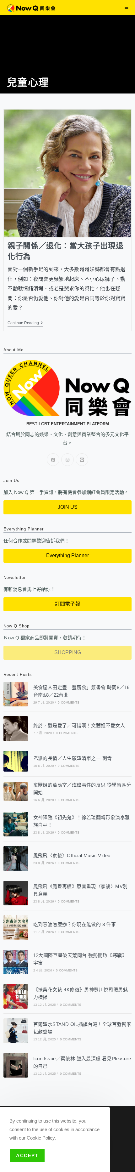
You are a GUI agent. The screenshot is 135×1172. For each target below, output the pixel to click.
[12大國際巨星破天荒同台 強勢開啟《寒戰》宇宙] (15, 962)
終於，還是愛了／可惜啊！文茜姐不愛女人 (79, 725)
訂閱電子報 (67, 604)
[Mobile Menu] (126, 7)
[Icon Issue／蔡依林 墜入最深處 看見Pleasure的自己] (15, 1065)
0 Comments (68, 702)
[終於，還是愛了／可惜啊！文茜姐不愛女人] (15, 728)
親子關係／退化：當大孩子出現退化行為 (65, 251)
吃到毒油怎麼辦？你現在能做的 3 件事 (74, 924)
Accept (27, 1155)
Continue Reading (25, 323)
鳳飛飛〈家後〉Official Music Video (72, 855)
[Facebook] (53, 459)
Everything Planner (67, 555)
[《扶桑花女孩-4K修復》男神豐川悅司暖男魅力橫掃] (15, 996)
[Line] (82, 459)
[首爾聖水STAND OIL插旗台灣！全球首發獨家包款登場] (15, 1030)
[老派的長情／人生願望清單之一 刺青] (15, 761)
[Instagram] (67, 459)
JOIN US (68, 507)
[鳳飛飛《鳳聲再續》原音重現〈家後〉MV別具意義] (15, 893)
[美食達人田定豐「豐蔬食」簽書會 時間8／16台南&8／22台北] (15, 694)
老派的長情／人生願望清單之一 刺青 (72, 758)
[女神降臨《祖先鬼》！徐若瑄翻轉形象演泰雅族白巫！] (15, 824)
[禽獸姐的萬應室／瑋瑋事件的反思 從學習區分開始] (15, 791)
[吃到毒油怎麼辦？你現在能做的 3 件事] (15, 927)
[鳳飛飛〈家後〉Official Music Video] (15, 858)
